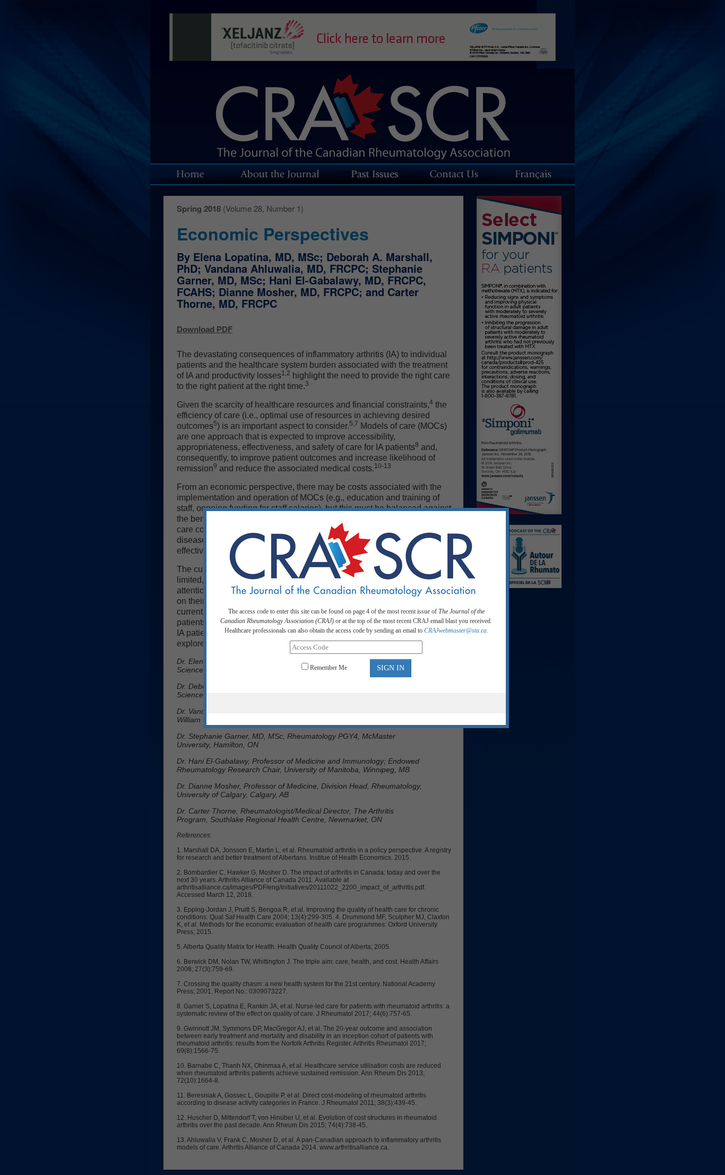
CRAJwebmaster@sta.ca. (456, 630)
